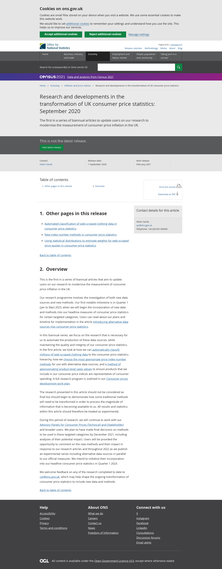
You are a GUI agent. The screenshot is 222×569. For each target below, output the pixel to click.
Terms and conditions (53, 528)
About (172, 48)
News (91, 528)
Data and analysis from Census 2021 (90, 77)
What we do (95, 513)
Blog (180, 48)
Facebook (142, 523)
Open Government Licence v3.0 (114, 561)
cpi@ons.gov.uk (50, 477)
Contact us (94, 523)
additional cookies (77, 23)
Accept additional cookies (61, 34)
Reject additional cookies (105, 34)
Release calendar (133, 48)
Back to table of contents (55, 255)
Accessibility (47, 513)
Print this (167, 187)
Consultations (145, 533)
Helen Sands (46, 164)
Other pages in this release (58, 186)
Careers (93, 518)
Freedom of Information (103, 533)
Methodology (151, 48)
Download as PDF (167, 194)
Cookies (45, 518)
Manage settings (139, 34)
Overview (100, 186)
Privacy (44, 523)
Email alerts (143, 542)
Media (163, 48)
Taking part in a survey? (168, 56)
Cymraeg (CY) (176, 44)
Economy (55, 85)
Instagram (142, 518)
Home (45, 54)
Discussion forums (148, 537)
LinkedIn (141, 528)
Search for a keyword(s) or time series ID (63, 67)
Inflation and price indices (77, 85)
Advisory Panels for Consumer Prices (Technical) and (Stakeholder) (82, 425)
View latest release (51, 147)
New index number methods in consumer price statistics (81, 234)
